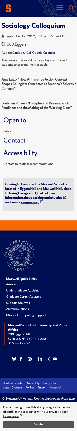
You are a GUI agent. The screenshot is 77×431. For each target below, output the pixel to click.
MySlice (30, 387)
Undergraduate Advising (22, 290)
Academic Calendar (13, 383)
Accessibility (33, 383)
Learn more (11, 416)
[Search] (71, 8)
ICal (28, 52)
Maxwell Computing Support (26, 315)
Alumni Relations (17, 309)
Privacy (42, 387)
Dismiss (38, 424)
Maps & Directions (12, 387)
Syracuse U (55, 387)
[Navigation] (60, 8)
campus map (30, 202)
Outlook (18, 52)
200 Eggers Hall (19, 334)
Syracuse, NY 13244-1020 (27, 338)
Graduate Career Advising (23, 296)
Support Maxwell (18, 302)
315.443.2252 (19, 343)
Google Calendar (43, 52)
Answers (12, 284)
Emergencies (49, 383)
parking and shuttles (47, 197)
